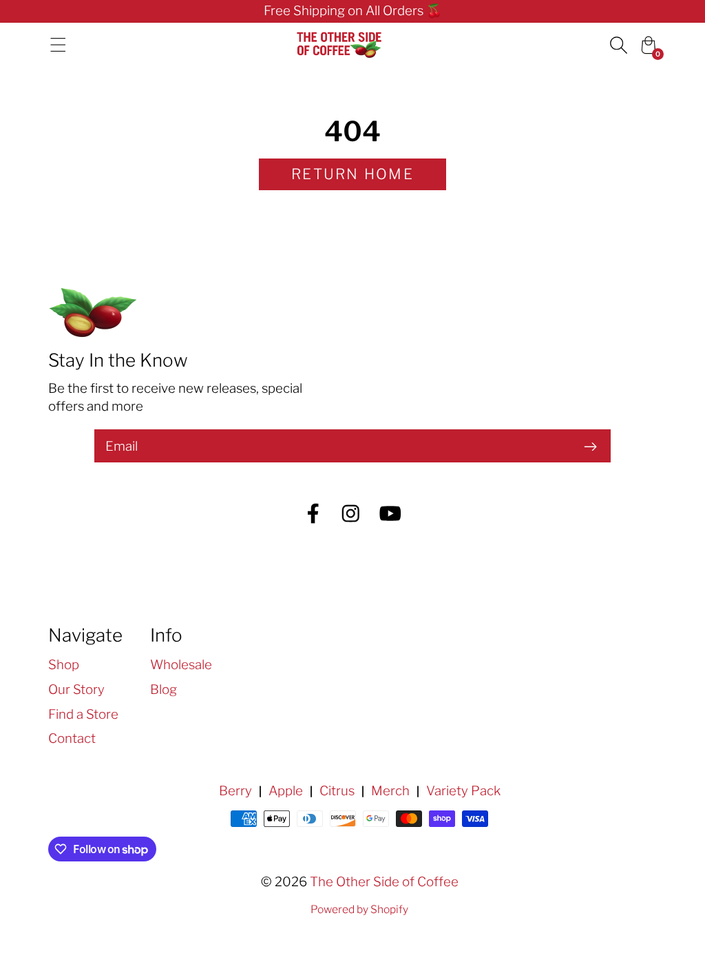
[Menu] (58, 45)
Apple (286, 791)
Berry (235, 791)
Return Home (352, 174)
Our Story (76, 689)
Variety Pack (463, 791)
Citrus (337, 791)
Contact (72, 738)
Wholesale (181, 665)
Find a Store (83, 714)
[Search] (618, 45)
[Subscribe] (590, 445)
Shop (63, 665)
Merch (390, 791)
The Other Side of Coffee (384, 882)
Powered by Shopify (359, 909)
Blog (163, 689)
